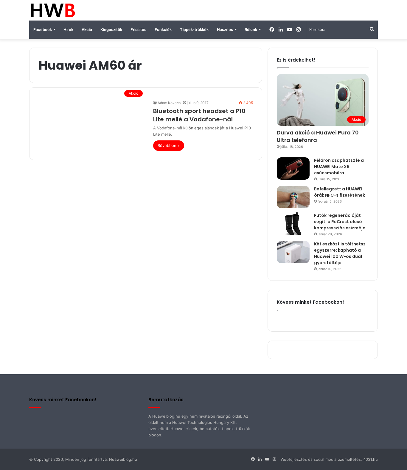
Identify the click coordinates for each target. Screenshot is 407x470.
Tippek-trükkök (194, 29)
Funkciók (163, 29)
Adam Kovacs (169, 103)
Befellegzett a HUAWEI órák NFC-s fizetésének (339, 192)
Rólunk (251, 29)
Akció (87, 29)
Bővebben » (169, 145)
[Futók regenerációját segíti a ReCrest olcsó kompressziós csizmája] (293, 223)
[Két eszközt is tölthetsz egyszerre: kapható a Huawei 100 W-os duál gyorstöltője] (293, 252)
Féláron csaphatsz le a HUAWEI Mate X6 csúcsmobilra (339, 166)
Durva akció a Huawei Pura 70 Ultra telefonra (318, 136)
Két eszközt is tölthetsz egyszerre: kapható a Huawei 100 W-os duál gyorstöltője (340, 253)
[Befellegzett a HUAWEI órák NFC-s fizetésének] (293, 197)
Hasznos (225, 29)
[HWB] (52, 10)
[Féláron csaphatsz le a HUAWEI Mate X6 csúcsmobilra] (293, 168)
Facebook (42, 29)
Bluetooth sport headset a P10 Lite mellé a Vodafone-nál (199, 115)
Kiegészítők (111, 29)
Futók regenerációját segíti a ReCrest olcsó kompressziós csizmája (340, 221)
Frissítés (138, 29)
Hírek (68, 29)
